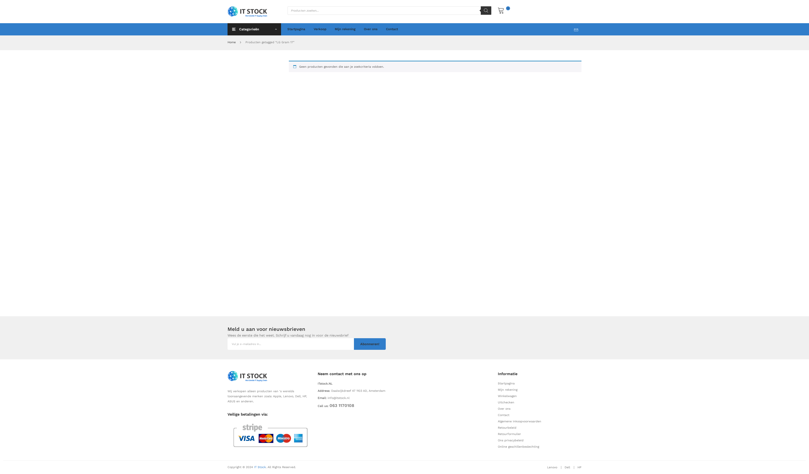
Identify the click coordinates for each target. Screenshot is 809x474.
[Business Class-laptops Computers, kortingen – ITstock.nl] (248, 11)
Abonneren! (369, 344)
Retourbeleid (507, 427)
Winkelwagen (507, 396)
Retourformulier (509, 434)
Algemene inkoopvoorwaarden (519, 421)
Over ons (371, 29)
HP (579, 467)
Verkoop (320, 29)
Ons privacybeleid (511, 440)
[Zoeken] (486, 10)
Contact (392, 29)
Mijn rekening (345, 29)
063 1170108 (341, 405)
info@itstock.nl (339, 398)
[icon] (577, 29)
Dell (567, 467)
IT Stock (260, 467)
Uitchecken (506, 402)
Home (232, 42)
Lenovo (552, 467)
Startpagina (296, 29)
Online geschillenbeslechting (518, 446)
